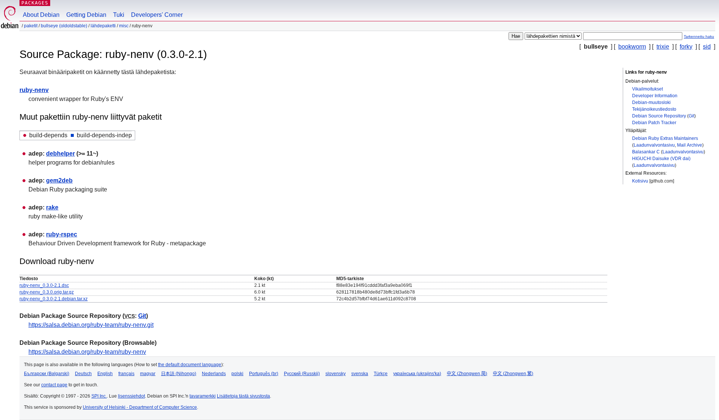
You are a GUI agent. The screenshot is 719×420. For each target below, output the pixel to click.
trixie (662, 46)
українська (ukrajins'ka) (417, 373)
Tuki (118, 15)
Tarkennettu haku (699, 36)
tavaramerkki (202, 396)
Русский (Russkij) (302, 373)
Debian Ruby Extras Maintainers (665, 138)
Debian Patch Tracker (654, 122)
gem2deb (59, 180)
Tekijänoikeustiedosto (654, 109)
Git (691, 116)
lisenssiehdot (131, 396)
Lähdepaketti (103, 25)
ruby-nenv (34, 90)
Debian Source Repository (659, 116)
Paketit (30, 25)
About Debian (41, 15)
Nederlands (214, 373)
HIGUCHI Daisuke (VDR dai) (661, 158)
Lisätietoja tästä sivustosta (243, 396)
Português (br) (263, 373)
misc (123, 25)
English (105, 373)
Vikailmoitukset (647, 89)
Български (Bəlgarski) (46, 373)
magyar (147, 373)
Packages (34, 3)
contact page (54, 384)
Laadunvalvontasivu (654, 145)
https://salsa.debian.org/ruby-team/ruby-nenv (87, 352)
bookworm (632, 46)
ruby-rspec (61, 234)
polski (237, 373)
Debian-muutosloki (651, 102)
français (126, 373)
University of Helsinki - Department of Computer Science (140, 407)
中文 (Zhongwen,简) (467, 373)
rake (52, 207)
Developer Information (654, 95)
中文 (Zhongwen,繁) (513, 373)
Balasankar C (646, 151)
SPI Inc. (99, 396)
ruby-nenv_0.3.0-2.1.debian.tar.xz (53, 298)
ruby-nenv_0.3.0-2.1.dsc (44, 285)
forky (686, 46)
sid (707, 46)
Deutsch (83, 373)
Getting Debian (86, 15)
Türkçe (381, 373)
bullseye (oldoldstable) (64, 25)
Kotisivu (640, 181)
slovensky (335, 373)
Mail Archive (689, 145)
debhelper (60, 153)
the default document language (189, 364)
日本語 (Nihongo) (178, 373)
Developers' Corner (157, 15)
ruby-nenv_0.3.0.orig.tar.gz (46, 292)
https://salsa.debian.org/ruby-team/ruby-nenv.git (91, 325)
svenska (359, 373)
